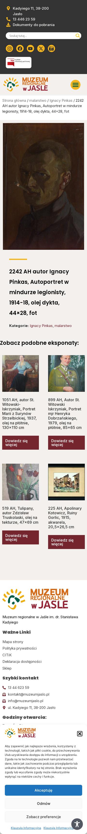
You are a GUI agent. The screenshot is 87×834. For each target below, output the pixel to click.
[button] (79, 733)
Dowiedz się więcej (16, 442)
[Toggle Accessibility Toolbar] (77, 824)
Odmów (43, 803)
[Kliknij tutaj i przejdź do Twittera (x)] (40, 48)
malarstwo (37, 100)
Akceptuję (43, 790)
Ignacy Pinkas (61, 100)
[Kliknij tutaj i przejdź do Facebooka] (19, 48)
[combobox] (41, 35)
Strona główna (14, 100)
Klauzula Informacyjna (26, 828)
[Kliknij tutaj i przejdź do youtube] (30, 48)
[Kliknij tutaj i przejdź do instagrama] (9, 48)
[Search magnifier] (77, 35)
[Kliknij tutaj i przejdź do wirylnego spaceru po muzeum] (51, 48)
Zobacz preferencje (43, 816)
